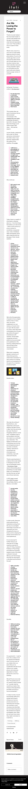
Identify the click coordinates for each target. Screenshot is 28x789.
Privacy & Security (11, 723)
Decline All (7, 784)
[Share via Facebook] (7, 732)
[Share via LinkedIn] (13, 732)
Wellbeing (17, 720)
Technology (10, 720)
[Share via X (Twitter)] (10, 732)
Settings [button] (14, 787)
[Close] (26, 778)
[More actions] (20, 20)
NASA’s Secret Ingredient (14, 754)
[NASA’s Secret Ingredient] (14, 747)
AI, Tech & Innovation (11, 726)
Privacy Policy (4, 781)
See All (19, 739)
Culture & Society (10, 728)
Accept (20, 784)
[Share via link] (16, 732)
